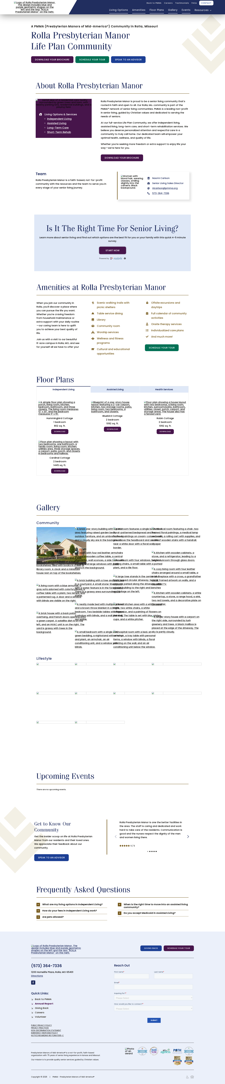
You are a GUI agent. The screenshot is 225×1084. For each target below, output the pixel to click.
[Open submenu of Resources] (210, 10)
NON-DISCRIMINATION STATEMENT (46, 1030)
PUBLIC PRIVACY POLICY (41, 1025)
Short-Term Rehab (59, 132)
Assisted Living (56, 123)
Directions (37, 975)
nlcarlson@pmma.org (165, 188)
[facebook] (33, 982)
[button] (147, 851)
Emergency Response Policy (44, 1033)
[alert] (112, 789)
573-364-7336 (160, 193)
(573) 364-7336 (46, 966)
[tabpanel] (112, 434)
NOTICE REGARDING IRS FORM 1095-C (47, 1035)
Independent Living (59, 119)
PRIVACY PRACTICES (40, 1027)
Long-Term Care (58, 128)
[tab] (64, 389)
